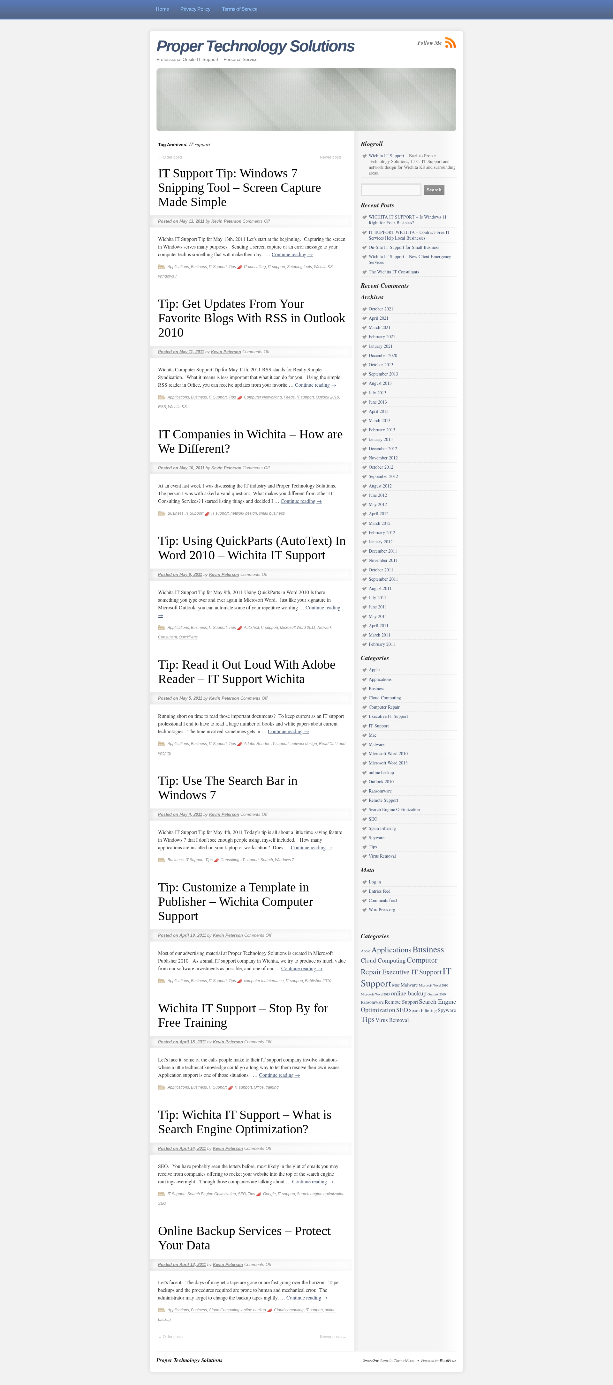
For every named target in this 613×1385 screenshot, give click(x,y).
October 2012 (381, 467)
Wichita (164, 753)
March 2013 (379, 420)
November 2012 (383, 458)
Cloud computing (289, 1310)
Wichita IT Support (386, 156)
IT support (276, 266)
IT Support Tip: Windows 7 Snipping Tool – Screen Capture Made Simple (239, 187)
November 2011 (383, 560)
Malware (376, 744)
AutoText (251, 627)
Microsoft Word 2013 (388, 763)
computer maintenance (264, 981)
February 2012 (382, 532)
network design (244, 513)
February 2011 (382, 644)
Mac (372, 735)
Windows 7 (167, 276)
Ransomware (380, 791)
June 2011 (378, 607)
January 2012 (381, 542)
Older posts (170, 157)
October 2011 (381, 570)
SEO (242, 1194)
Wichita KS (323, 266)
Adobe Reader (256, 743)
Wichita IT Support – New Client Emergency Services (410, 259)
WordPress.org (382, 909)
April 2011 (379, 625)
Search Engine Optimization (211, 1194)
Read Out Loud (332, 743)
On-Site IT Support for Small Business (404, 247)
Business (199, 266)
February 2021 (382, 336)
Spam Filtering (382, 828)
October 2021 (381, 309)
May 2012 (378, 504)
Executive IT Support (388, 716)
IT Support (218, 266)
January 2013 (381, 439)
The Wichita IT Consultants (394, 272)
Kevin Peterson (226, 221)
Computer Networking (263, 397)
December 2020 (383, 355)
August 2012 (380, 486)
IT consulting (255, 266)
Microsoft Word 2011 (297, 627)
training (272, 1087)
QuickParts (188, 637)
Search (267, 860)
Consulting (230, 860)
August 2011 (380, 588)
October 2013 (381, 364)
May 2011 (378, 616)
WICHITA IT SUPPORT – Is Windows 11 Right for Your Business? (408, 220)
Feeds (289, 397)
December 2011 (383, 551)
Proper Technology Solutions (255, 46)
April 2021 (379, 318)
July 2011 (377, 597)
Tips (232, 266)
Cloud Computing (224, 1310)
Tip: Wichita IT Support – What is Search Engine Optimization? (245, 1121)
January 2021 (381, 346)
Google (269, 1194)
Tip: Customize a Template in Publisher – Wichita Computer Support (235, 901)
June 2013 (378, 402)
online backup (253, 1310)
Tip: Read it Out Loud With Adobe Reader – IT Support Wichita (247, 671)
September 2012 (383, 476)
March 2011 (379, 635)
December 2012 (383, 448)
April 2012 (379, 513)
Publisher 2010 (318, 981)
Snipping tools (299, 266)
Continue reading (292, 254)
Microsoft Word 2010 (388, 753)
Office (259, 1087)
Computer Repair (384, 707)
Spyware (376, 837)
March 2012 (379, 523)
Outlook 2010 (327, 397)
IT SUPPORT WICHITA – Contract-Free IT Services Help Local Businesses (409, 235)
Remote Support (383, 800)
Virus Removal (382, 856)
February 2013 (382, 430)
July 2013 (377, 393)
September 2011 (383, 579)
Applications (178, 266)
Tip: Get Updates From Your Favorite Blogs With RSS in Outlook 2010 (251, 317)
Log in (375, 882)
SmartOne (371, 1360)
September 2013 (383, 374)
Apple (374, 669)
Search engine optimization (320, 1194)
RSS (162, 407)
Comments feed (383, 900)
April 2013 (379, 411)
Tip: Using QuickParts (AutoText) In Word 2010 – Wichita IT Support (252, 547)
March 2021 (379, 327)
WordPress (448, 1360)
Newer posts (333, 157)
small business (272, 513)
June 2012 (378, 495)
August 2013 (380, 383)
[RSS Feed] (451, 42)
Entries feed (379, 891)
